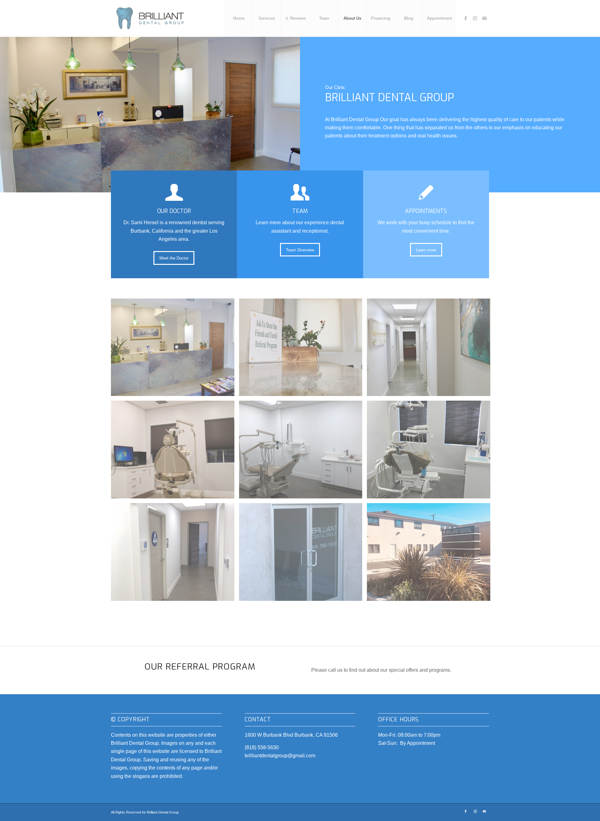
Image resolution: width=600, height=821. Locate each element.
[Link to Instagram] (475, 18)
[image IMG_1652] (303, 554)
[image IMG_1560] (431, 350)
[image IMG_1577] (175, 452)
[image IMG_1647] (431, 452)
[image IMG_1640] (303, 452)
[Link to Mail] (484, 18)
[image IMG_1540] (303, 350)
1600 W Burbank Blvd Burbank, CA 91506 (291, 735)
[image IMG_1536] (175, 350)
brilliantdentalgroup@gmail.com (280, 755)
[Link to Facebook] (465, 18)
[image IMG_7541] (431, 554)
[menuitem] (238, 18)
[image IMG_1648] (175, 554)
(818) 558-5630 (262, 747)
